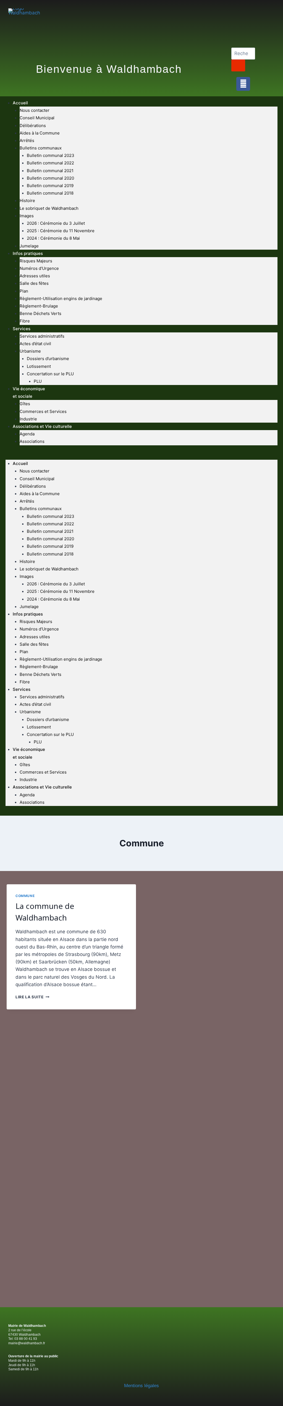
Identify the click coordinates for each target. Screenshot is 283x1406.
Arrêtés (27, 140)
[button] (141, 456)
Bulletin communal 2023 (50, 155)
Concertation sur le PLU (50, 373)
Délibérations (33, 125)
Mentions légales (141, 1385)
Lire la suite (32, 997)
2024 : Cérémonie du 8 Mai (53, 238)
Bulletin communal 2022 (50, 163)
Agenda (27, 433)
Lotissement (39, 366)
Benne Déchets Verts (40, 313)
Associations (32, 441)
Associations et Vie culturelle (42, 426)
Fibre (25, 321)
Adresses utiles (35, 275)
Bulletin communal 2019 (50, 185)
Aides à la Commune (40, 133)
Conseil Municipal (37, 117)
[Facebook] (243, 84)
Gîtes (25, 403)
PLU (38, 381)
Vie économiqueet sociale (29, 392)
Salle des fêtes (34, 283)
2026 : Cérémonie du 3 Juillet (56, 223)
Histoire (27, 200)
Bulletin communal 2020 (50, 178)
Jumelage (29, 246)
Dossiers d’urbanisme (48, 358)
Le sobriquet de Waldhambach (49, 208)
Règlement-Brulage (39, 306)
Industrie (28, 419)
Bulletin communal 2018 (50, 193)
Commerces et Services (43, 411)
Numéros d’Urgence (39, 268)
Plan (24, 291)
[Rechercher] (238, 65)
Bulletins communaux (41, 148)
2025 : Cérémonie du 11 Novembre (61, 230)
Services (21, 328)
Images (27, 215)
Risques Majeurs (36, 260)
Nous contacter (34, 110)
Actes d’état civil (35, 343)
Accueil (20, 102)
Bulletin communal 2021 (50, 170)
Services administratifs (42, 336)
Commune (25, 896)
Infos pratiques (28, 253)
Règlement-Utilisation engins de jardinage (61, 298)
